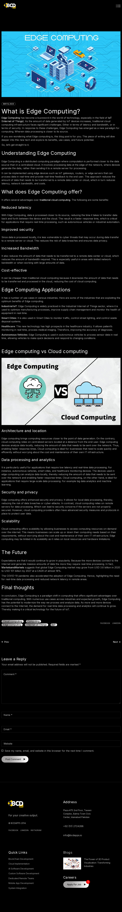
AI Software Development (21, 868)
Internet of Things (36, 624)
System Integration (17, 888)
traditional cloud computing (55, 199)
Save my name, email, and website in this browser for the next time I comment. (49, 750)
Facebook (13, 830)
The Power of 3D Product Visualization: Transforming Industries (97, 862)
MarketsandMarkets (12, 567)
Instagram (36, 830)
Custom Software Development (23, 873)
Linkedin (24, 830)
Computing (33, 621)
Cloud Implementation (19, 863)
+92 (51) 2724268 (73, 826)
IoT (54, 624)
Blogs (67, 852)
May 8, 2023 (8, 104)
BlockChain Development (20, 859)
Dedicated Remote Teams (21, 878)
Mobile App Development (21, 883)
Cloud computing (12, 621)
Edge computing (12, 624)
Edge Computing (10, 117)
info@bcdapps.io (72, 835)
